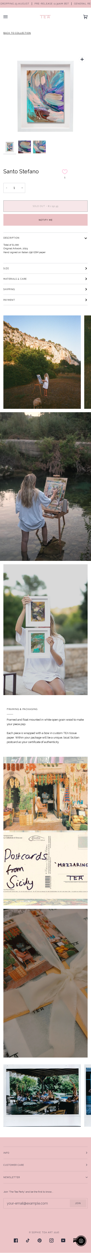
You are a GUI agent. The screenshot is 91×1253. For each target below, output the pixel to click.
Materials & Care (15, 279)
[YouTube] (63, 1240)
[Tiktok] (28, 1240)
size (6, 268)
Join (78, 1203)
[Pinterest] (39, 1240)
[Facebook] (16, 1240)
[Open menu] (9, 17)
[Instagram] (51, 1240)
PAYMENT (9, 300)
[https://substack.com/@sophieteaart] (75, 1240)
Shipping (9, 289)
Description (11, 238)
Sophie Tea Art (42, 1232)
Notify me (45, 220)
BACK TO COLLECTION (17, 33)
